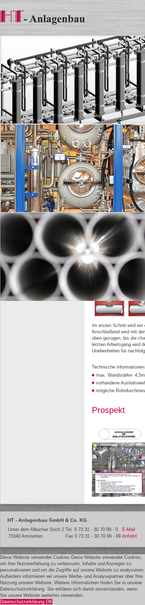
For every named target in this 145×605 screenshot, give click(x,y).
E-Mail (128, 529)
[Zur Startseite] (42, 17)
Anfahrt (129, 536)
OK (49, 601)
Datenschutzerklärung (23, 601)
